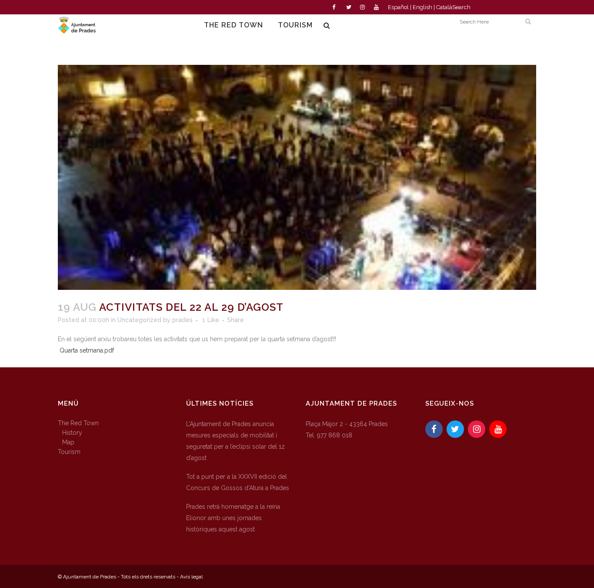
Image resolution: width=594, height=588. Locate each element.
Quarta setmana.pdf (87, 350)
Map (68, 442)
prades (182, 319)
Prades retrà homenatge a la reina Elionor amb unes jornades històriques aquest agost (233, 518)
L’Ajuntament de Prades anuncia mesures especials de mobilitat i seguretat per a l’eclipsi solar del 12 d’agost (235, 440)
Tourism (69, 451)
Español (398, 7)
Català (444, 7)
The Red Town (78, 423)
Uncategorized (139, 319)
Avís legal (191, 577)
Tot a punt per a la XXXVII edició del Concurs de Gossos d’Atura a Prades (237, 482)
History (72, 432)
